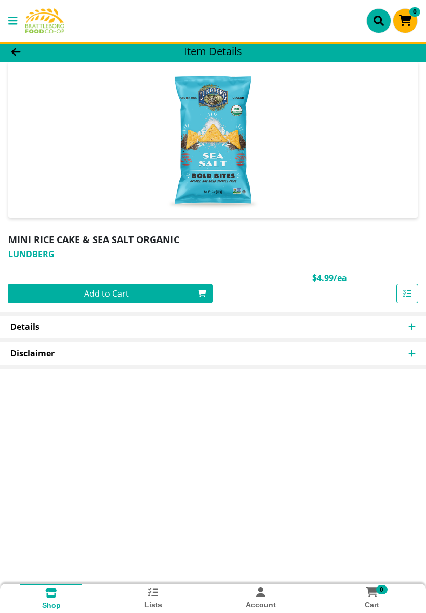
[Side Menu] (13, 20)
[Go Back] (59, 51)
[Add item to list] (407, 293)
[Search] (379, 21)
